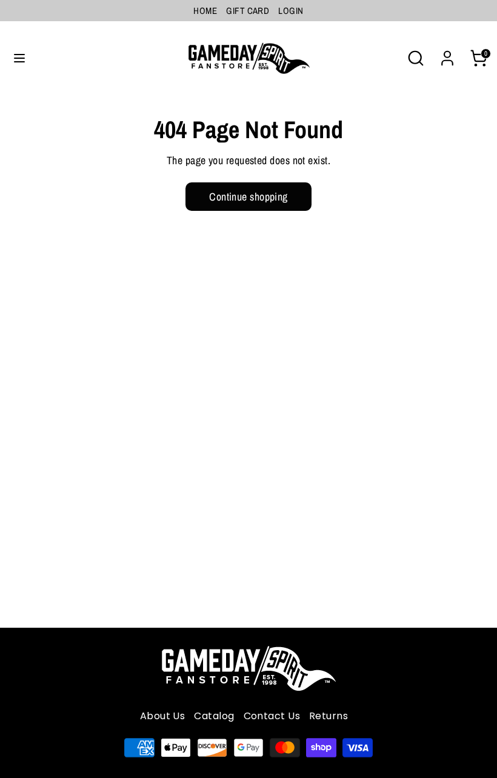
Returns (328, 716)
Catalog (214, 716)
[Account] (447, 54)
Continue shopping (248, 196)
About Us (162, 716)
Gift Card (247, 10)
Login (290, 10)
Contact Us (272, 716)
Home (205, 10)
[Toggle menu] (19, 58)
